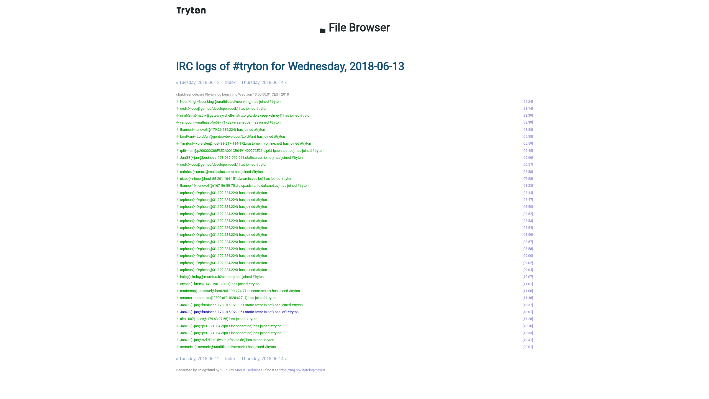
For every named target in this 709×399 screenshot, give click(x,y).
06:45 (527, 151)
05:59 (527, 143)
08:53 (527, 221)
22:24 (527, 101)
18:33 (527, 333)
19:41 (527, 340)
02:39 (527, 122)
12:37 (527, 305)
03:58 (527, 129)
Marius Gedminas (249, 370)
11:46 (527, 298)
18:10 (527, 326)
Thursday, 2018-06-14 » (264, 82)
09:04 (527, 270)
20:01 (527, 347)
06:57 (527, 164)
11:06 (527, 291)
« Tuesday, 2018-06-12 (198, 82)
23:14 (527, 108)
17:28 (527, 319)
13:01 (527, 312)
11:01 (527, 284)
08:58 (527, 249)
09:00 (527, 256)
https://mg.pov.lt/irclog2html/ (301, 370)
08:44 (527, 193)
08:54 (527, 228)
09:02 (527, 263)
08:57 (527, 242)
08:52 (527, 214)
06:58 (527, 172)
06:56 (527, 157)
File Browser (354, 27)
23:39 (527, 115)
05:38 (527, 136)
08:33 (527, 185)
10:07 (527, 277)
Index (230, 82)
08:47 (527, 200)
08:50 (527, 206)
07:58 (527, 179)
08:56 (527, 234)
